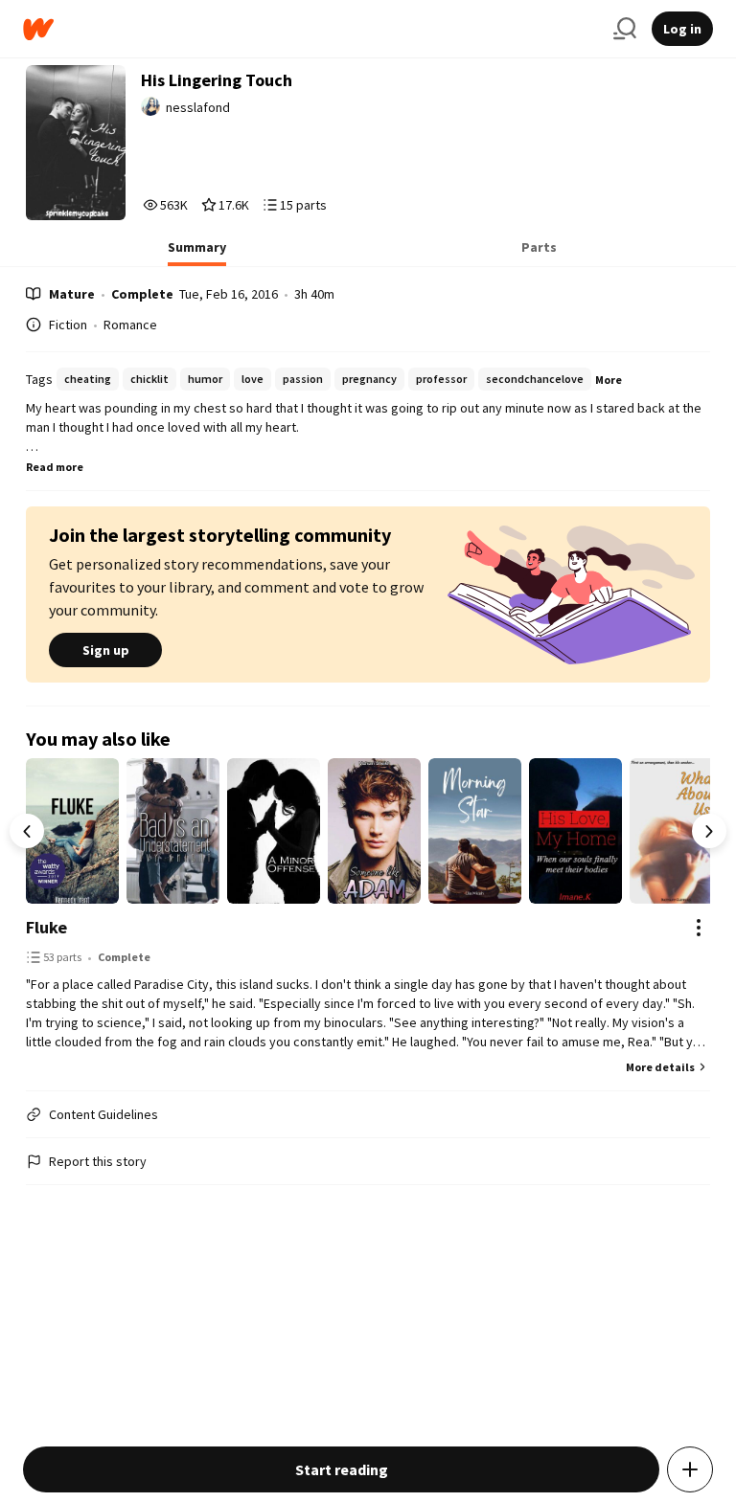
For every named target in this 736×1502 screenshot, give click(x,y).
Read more (54, 467)
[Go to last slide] (27, 831)
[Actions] (698, 927)
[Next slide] (709, 831)
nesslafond (198, 107)
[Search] (624, 28)
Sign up (105, 650)
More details (660, 1067)
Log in (682, 28)
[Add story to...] (690, 1469)
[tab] (197, 252)
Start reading (341, 1469)
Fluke (46, 927)
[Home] (310, 29)
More (608, 379)
